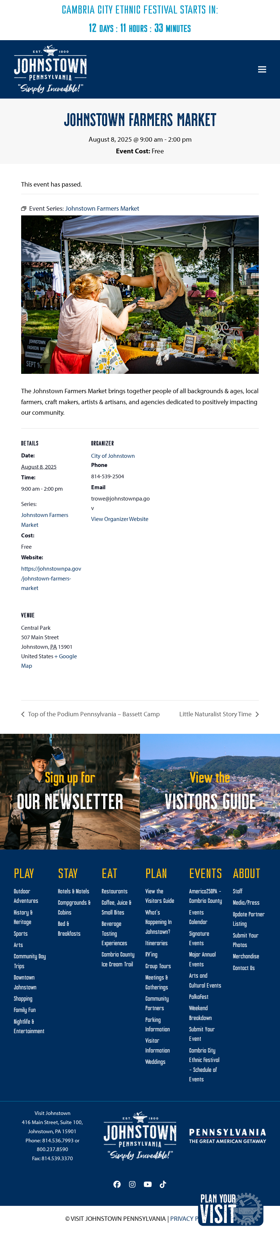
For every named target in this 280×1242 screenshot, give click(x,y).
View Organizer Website (119, 518)
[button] (262, 69)
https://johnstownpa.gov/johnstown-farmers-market (51, 578)
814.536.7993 (58, 1140)
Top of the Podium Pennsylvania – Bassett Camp (93, 714)
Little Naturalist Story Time (216, 714)
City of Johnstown (113, 455)
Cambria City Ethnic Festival (120, 10)
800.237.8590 (52, 1149)
